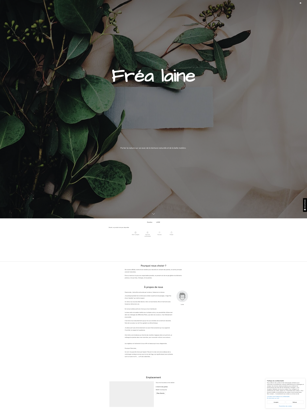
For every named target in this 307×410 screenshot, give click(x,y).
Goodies (149, 222)
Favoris (159, 234)
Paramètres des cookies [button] (285, 406)
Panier (171, 234)
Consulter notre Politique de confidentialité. (278, 396)
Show (305, 205)
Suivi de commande (147, 235)
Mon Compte (135, 234)
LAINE (158, 222)
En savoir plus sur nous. (273, 398)
